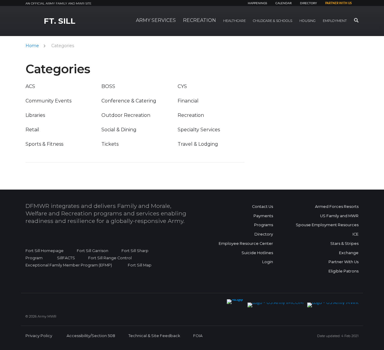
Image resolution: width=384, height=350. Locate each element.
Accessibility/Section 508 (91, 335)
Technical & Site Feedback (154, 335)
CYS (182, 86)
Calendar (283, 3)
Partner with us (338, 3)
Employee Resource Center (246, 243)
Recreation (191, 115)
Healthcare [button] (234, 21)
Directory (308, 3)
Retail (32, 129)
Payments (263, 216)
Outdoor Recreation (125, 115)
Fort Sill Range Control (110, 258)
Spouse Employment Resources (327, 225)
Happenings (257, 3)
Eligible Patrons (343, 271)
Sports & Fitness (44, 144)
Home (32, 45)
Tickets (109, 144)
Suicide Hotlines (257, 253)
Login (267, 262)
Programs (263, 225)
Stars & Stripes (344, 243)
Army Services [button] (156, 20)
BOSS (108, 86)
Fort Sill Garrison (92, 250)
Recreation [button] (199, 20)
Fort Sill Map (138, 265)
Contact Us (262, 206)
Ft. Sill (59, 21)
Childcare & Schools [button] (272, 21)
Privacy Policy (39, 335)
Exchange (348, 253)
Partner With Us (343, 262)
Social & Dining (118, 129)
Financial (188, 101)
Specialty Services (199, 129)
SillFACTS (66, 258)
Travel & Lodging (198, 144)
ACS (30, 86)
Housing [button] (307, 21)
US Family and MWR (339, 216)
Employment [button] (335, 21)
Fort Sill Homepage (45, 250)
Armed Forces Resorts (336, 206)
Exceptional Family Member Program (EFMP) (69, 265)
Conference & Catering (128, 101)
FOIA (197, 335)
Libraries (35, 115)
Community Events (48, 101)
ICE (355, 234)
